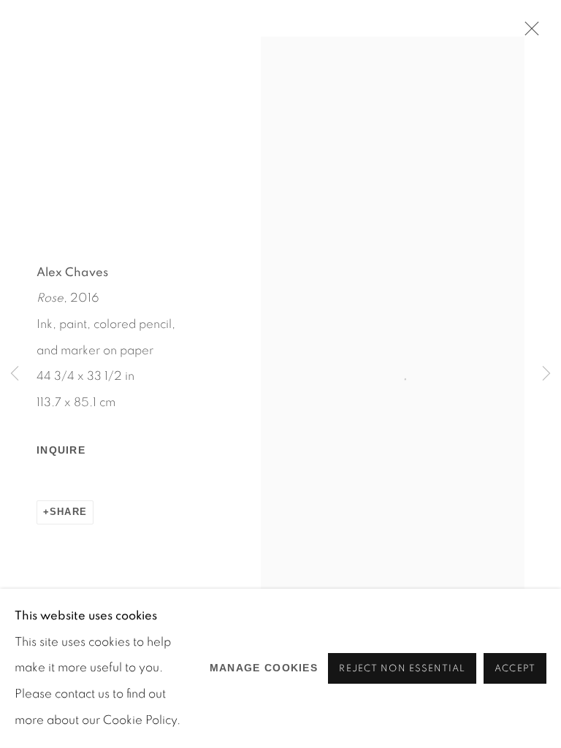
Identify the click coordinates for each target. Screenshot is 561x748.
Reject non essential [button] (402, 668)
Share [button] (68, 512)
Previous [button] (14, 374)
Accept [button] (515, 668)
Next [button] (546, 374)
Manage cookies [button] (264, 667)
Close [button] (528, 33)
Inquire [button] (61, 450)
